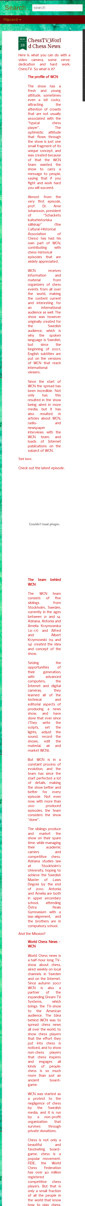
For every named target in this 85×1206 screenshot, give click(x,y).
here (28, 459)
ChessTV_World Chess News (44, 43)
